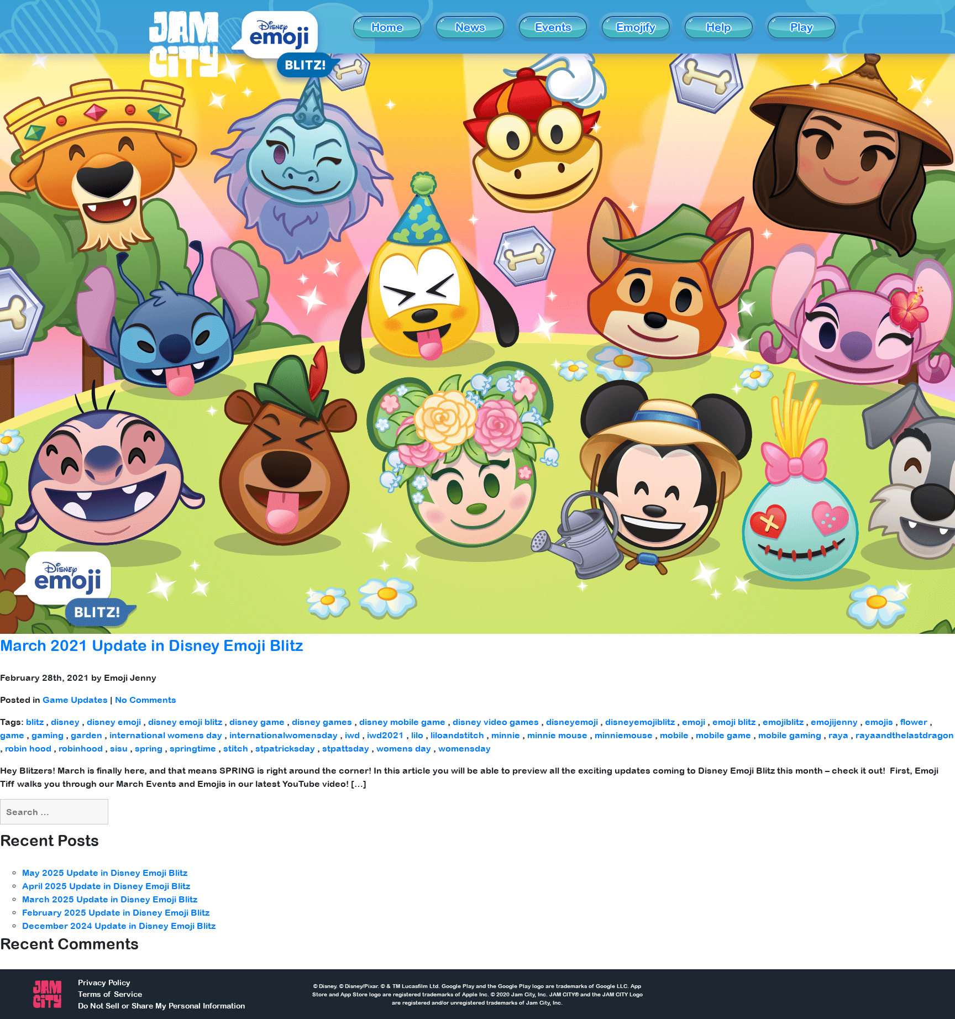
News (470, 26)
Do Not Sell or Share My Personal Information (161, 1005)
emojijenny (834, 722)
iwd (352, 735)
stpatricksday (285, 748)
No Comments (145, 700)
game (12, 735)
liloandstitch (457, 735)
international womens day (165, 735)
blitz (35, 722)
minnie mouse (557, 735)
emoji (693, 722)
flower (913, 722)
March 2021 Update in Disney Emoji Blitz (151, 645)
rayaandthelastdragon (905, 735)
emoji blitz (733, 722)
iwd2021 (385, 735)
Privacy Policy (104, 982)
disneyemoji (572, 722)
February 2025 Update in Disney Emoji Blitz (115, 912)
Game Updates (75, 700)
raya (838, 735)
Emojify (635, 26)
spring (148, 748)
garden (86, 735)
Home (387, 26)
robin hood (28, 748)
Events (553, 26)
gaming (48, 735)
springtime (193, 748)
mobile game (723, 735)
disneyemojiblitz (640, 722)
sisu (119, 748)
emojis (879, 722)
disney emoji (114, 722)
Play (801, 26)
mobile (674, 735)
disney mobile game (402, 722)
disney (65, 722)
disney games (322, 722)
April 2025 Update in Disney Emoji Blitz (106, 886)
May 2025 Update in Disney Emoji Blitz (104, 873)
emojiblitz (783, 722)
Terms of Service (110, 994)
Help (718, 26)
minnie (505, 735)
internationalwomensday (283, 735)
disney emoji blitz (185, 722)
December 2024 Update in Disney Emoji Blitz (119, 926)
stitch (235, 748)
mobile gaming (789, 735)
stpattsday (345, 748)
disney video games (496, 722)
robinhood (81, 748)
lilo (417, 735)
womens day (403, 748)
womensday (464, 748)
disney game (257, 722)
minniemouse (624, 735)
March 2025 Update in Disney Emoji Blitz (109, 899)
